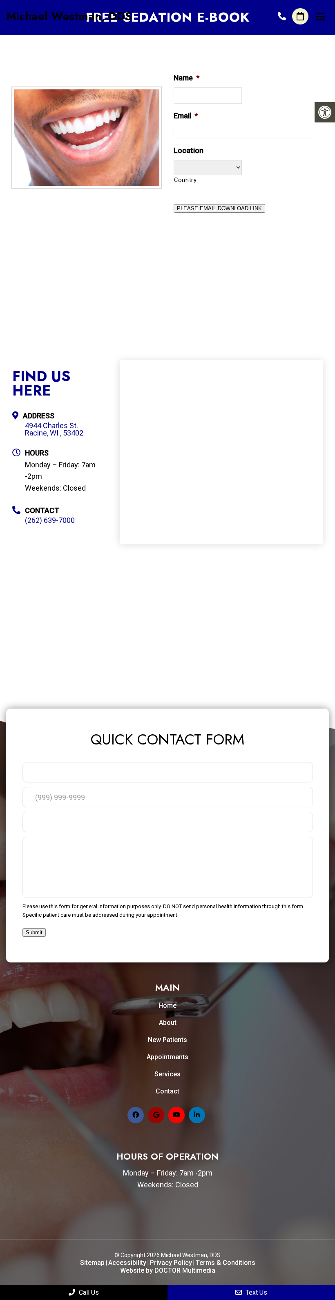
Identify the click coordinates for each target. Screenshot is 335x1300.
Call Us (88, 1292)
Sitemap (92, 1263)
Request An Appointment (300, 16)
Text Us (255, 1292)
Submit (34, 932)
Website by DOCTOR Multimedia (167, 1270)
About (167, 1023)
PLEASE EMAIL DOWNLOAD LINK (219, 208)
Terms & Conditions (225, 1263)
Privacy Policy (171, 1263)
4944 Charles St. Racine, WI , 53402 (54, 429)
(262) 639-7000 (282, 16)
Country (185, 180)
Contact (167, 1091)
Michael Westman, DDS (69, 16)
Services (167, 1074)
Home (167, 1005)
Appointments (167, 1057)
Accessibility (127, 1263)
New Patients (167, 1040)
